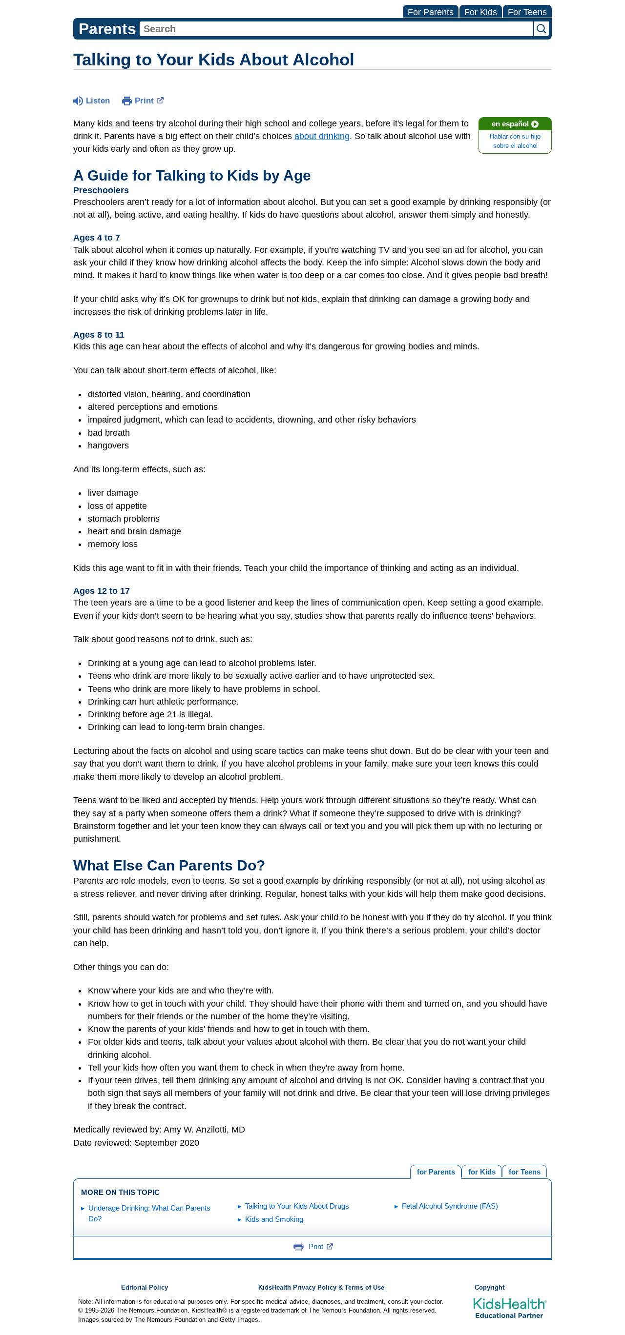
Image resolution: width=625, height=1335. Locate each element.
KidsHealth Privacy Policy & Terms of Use (321, 1287)
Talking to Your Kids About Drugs (297, 1206)
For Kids (480, 12)
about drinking (322, 136)
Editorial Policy (144, 1287)
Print (144, 100)
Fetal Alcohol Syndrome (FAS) (450, 1206)
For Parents (431, 12)
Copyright (489, 1287)
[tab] (524, 1171)
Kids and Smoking (274, 1219)
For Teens (527, 12)
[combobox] (336, 28)
